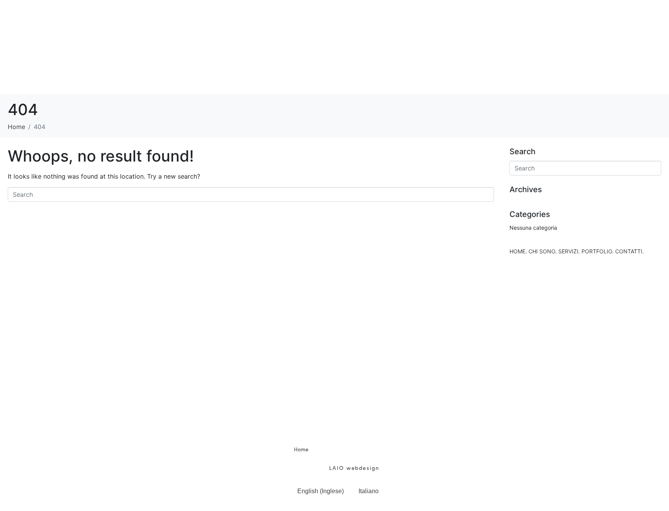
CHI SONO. (201, 16)
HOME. (119, 16)
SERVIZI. (303, 16)
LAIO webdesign (353, 467)
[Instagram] (345, 424)
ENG (649, 495)
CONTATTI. (524, 16)
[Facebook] (324, 424)
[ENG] (648, 476)
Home (301, 449)
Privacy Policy (375, 458)
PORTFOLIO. (411, 16)
